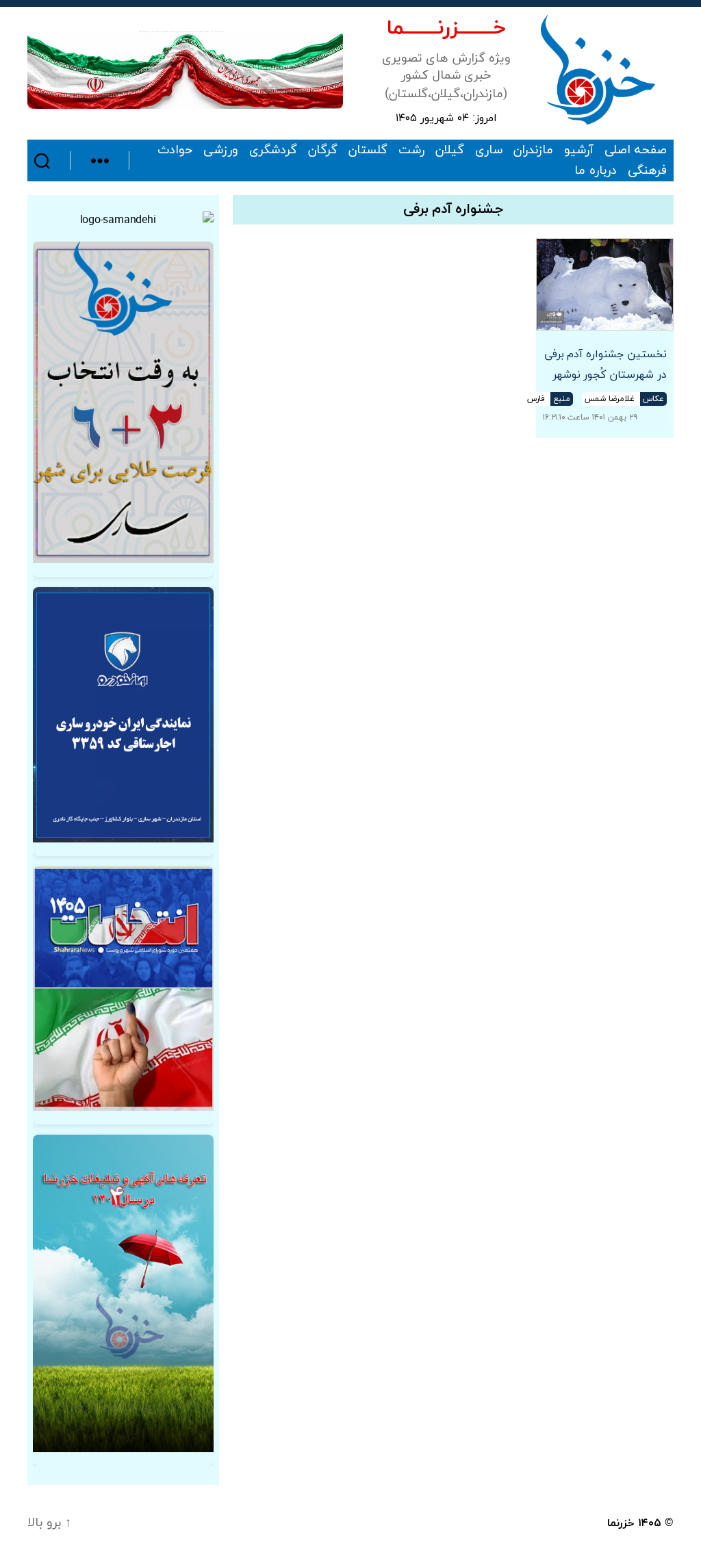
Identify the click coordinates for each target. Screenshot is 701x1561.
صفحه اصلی (635, 150)
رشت (411, 150)
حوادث (174, 150)
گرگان (322, 150)
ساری (488, 150)
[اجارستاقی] (123, 714)
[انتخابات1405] (123, 988)
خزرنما (621, 1523)
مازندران (533, 150)
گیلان (449, 150)
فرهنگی (647, 171)
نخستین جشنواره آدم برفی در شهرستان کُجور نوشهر (605, 365)
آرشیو (579, 150)
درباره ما (595, 171)
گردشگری (273, 150)
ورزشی (220, 150)
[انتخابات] (123, 402)
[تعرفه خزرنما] (123, 1294)
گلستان (367, 150)
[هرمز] (185, 69)
